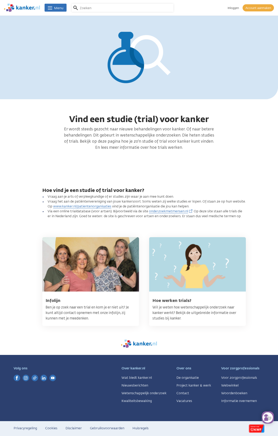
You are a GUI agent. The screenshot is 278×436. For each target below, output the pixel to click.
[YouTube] (52, 378)
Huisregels (140, 428)
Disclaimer (74, 428)
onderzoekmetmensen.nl (168, 211)
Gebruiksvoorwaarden (107, 428)
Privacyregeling (25, 428)
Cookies (51, 428)
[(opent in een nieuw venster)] (17, 378)
